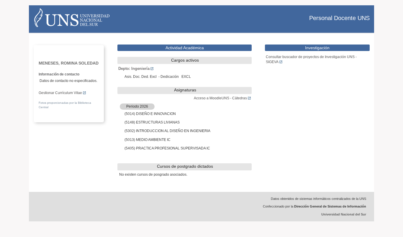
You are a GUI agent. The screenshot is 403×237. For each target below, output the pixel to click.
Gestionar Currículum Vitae (60, 93)
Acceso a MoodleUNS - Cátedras (220, 98)
